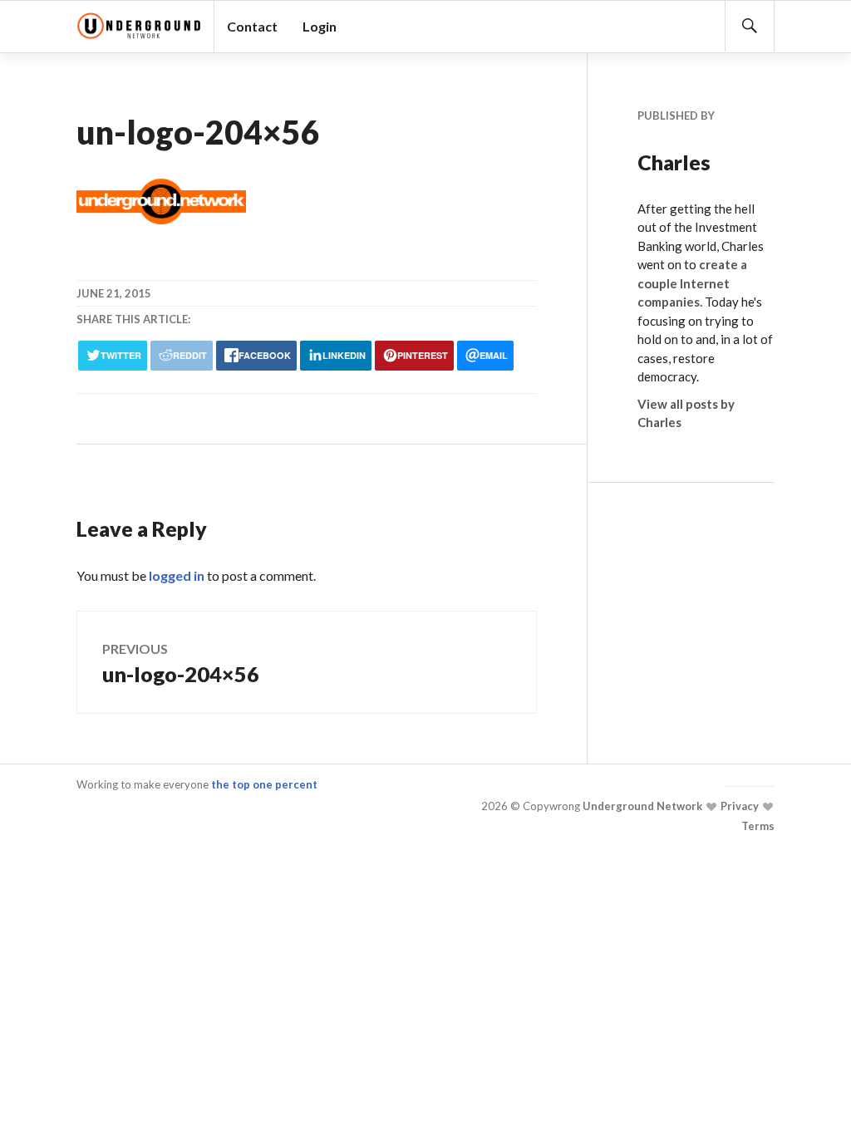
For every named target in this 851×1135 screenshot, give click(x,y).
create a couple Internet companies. (692, 283)
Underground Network (641, 806)
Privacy (738, 806)
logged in (176, 575)
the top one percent (264, 784)
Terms (758, 826)
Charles (674, 162)
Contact (252, 26)
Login (320, 26)
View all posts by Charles (686, 413)
